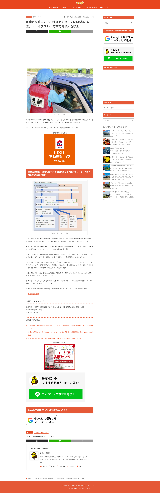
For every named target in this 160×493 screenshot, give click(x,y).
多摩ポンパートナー (105, 7)
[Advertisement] (59, 50)
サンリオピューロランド (67, 7)
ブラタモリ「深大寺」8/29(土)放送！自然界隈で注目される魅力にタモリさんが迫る (122, 185)
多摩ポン (76, 488)
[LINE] (79, 466)
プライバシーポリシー (91, 485)
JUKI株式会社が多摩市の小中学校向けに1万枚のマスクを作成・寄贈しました (54, 338)
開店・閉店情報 (53, 7)
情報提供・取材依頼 (91, 7)
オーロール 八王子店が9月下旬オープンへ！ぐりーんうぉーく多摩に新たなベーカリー (121, 133)
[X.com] (52, 466)
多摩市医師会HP (33, 294)
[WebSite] (44, 466)
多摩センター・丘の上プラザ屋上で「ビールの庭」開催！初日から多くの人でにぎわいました (121, 159)
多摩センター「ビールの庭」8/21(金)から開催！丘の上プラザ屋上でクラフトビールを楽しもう (122, 177)
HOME (29, 478)
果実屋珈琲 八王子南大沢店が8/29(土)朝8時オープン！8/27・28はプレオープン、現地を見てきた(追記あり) (118, 195)
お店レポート (80, 7)
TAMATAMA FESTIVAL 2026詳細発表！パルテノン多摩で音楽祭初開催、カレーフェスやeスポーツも (121, 168)
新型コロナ (45, 432)
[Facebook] (61, 466)
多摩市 (37, 432)
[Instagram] (70, 466)
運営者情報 (66, 485)
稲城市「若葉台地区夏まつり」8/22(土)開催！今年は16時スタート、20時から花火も (120, 151)
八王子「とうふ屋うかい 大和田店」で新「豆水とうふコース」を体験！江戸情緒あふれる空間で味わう (121, 142)
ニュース (29, 17)
